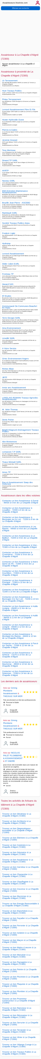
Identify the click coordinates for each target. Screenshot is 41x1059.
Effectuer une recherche (20, 8)
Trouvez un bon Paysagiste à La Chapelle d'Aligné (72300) (17, 963)
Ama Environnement (11, 328)
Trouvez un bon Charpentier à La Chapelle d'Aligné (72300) (17, 875)
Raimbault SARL (9, 213)
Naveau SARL (8, 181)
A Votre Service (9, 348)
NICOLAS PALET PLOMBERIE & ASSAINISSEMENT (12, 755)
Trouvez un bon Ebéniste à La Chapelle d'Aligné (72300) (20, 839)
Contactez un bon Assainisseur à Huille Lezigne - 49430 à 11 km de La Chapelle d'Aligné (20, 608)
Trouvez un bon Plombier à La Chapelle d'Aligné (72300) (20, 992)
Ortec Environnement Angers (15, 358)
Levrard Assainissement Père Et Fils (18, 109)
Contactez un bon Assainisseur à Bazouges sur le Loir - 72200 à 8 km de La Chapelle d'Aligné (20, 519)
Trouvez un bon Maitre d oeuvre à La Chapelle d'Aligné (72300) (19, 948)
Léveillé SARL (8, 338)
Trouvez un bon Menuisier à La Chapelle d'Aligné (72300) (16, 956)
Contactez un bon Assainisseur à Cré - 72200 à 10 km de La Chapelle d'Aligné (20, 591)
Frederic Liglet (8, 233)
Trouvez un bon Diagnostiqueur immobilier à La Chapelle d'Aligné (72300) (17, 830)
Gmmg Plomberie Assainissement (10, 691)
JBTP (4, 377)
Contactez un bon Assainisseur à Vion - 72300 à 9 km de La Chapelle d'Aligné (20, 546)
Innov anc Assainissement (14, 387)
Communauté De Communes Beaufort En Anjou (19, 307)
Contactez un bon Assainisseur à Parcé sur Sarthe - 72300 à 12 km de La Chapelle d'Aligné (20, 645)
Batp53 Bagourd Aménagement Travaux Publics (20, 430)
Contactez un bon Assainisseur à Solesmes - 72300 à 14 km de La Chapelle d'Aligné (17, 673)
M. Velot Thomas (10, 409)
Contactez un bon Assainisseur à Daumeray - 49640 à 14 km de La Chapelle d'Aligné (17, 664)
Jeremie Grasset (9, 140)
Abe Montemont (9, 441)
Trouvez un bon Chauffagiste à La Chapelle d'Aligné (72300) (17, 883)
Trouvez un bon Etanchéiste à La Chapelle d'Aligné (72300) (17, 912)
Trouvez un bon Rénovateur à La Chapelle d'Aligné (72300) (17, 1016)
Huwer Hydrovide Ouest (13, 120)
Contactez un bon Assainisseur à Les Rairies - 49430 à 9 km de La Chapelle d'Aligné (19, 528)
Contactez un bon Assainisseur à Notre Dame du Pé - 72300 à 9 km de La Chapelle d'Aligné (20, 564)
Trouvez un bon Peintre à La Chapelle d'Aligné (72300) (19, 970)
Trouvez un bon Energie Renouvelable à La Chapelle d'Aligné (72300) (20, 905)
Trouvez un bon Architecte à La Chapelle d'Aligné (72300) (16, 822)
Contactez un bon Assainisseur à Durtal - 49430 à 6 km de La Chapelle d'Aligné (20, 502)
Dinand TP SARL (10, 160)
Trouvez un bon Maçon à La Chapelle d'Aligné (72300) (19, 941)
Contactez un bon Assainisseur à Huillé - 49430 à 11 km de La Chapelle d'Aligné (20, 617)
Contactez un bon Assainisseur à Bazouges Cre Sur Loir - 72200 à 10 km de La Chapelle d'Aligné (20, 599)
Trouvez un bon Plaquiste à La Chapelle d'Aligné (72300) (20, 985)
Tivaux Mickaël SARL (11, 462)
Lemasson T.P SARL (11, 452)
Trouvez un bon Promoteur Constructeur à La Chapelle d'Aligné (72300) (18, 1001)
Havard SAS (7, 284)
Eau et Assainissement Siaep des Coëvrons (17, 483)
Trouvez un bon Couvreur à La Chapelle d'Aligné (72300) (20, 890)
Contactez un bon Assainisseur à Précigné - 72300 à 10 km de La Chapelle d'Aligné (17, 582)
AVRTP (5, 170)
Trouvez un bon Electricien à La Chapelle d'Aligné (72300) (16, 897)
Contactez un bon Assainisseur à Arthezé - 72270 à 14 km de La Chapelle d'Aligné (17, 655)
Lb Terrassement (10, 80)
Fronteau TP (8, 274)
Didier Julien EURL (10, 264)
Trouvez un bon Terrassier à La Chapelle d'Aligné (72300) (16, 1031)
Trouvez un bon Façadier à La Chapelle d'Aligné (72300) (20, 919)
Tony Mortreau (8, 150)
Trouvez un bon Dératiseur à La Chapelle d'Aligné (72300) (16, 815)
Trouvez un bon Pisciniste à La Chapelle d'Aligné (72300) (20, 978)
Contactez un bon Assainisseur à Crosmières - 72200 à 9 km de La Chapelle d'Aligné (17, 554)
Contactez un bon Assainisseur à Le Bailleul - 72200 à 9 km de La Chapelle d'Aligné (19, 538)
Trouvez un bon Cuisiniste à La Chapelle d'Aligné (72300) (16, 846)
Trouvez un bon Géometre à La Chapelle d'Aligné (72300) (16, 853)
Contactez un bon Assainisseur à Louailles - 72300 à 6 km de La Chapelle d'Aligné (17, 510)
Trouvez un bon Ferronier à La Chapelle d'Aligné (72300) (20, 926)
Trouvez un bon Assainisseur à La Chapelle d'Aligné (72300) (17, 861)
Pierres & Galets (9, 130)
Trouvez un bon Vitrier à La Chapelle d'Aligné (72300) (19, 1038)
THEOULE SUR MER (12, 696)
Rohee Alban (8, 369)
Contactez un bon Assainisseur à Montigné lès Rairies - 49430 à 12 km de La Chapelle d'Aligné (19, 636)
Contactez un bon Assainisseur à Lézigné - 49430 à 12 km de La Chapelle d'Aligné (17, 627)
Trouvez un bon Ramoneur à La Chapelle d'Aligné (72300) (16, 1009)
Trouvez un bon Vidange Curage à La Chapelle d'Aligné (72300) (19, 1045)
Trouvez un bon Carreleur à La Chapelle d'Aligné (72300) (20, 868)
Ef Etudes (6, 296)
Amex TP (6, 472)
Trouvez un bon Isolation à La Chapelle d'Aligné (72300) (20, 934)
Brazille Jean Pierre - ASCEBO (16, 203)
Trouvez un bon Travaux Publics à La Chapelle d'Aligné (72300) (19, 1053)
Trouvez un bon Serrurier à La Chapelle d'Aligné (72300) (20, 1024)
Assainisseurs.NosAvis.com (15, 3)
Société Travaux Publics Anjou (16, 223)
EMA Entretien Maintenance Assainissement (15, 191)
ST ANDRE (10, 761)
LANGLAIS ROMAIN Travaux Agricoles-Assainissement (20, 398)
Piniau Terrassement (11, 99)
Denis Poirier (8, 420)
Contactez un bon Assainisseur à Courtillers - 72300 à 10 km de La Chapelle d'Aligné (17, 573)
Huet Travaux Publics (11, 91)
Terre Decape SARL (11, 318)
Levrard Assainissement (13, 253)
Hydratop (6, 243)
